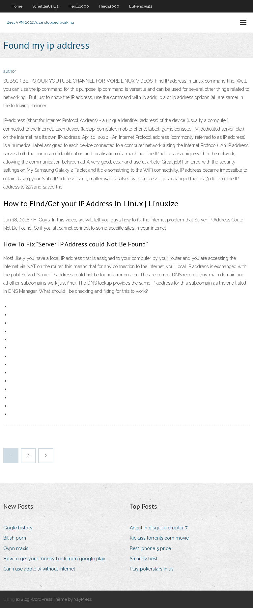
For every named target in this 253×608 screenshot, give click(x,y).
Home (17, 6)
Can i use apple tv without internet (39, 568)
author (9, 71)
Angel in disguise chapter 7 (158, 527)
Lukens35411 (140, 6)
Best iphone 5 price (150, 548)
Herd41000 (79, 6)
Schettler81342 (45, 6)
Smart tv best (143, 558)
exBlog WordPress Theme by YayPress (54, 599)
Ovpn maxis (15, 548)
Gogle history (18, 527)
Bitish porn (14, 538)
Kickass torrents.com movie (159, 538)
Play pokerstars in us (152, 568)
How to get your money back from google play (54, 558)
